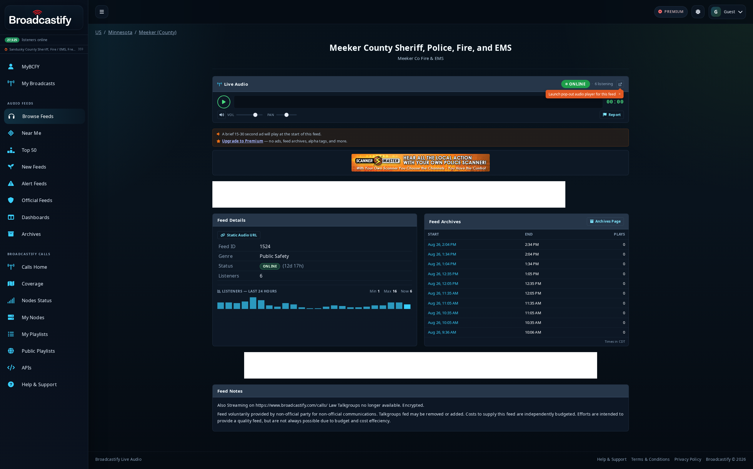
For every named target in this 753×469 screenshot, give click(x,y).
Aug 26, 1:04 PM (442, 263)
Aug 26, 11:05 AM (443, 303)
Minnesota (120, 32)
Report (614, 114)
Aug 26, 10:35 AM (443, 312)
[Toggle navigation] (101, 11)
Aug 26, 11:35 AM (443, 293)
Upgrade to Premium (242, 141)
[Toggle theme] (698, 11)
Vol (230, 114)
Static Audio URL (241, 235)
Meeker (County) (157, 32)
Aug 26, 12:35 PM (443, 273)
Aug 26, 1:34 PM (442, 254)
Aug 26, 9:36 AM (442, 332)
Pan (270, 114)
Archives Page (608, 221)
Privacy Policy (687, 459)
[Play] (223, 101)
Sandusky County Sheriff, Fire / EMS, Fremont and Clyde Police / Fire (42, 49)
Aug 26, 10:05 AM (443, 322)
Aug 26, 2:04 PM (442, 244)
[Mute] (221, 115)
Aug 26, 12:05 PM (443, 283)
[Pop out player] (620, 84)
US (98, 32)
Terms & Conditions (650, 459)
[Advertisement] (388, 194)
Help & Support (612, 459)
